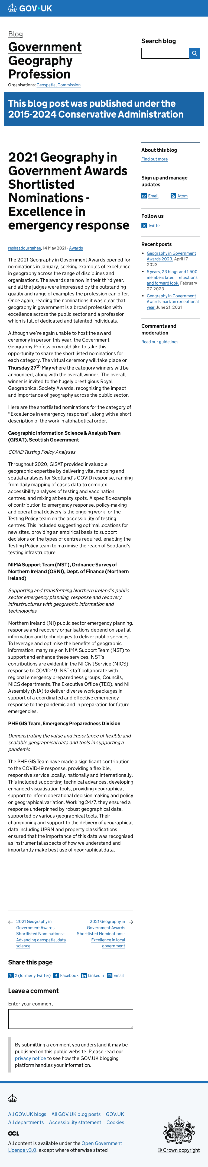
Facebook (69, 975)
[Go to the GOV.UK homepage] (30, 8)
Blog (15, 33)
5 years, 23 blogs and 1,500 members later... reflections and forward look (172, 277)
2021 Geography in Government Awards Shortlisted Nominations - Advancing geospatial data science (41, 933)
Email (118, 975)
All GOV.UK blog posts (76, 1114)
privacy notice (30, 1058)
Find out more (154, 159)
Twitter (154, 225)
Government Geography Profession (45, 60)
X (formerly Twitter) (33, 975)
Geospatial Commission (59, 84)
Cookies (115, 1122)
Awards (76, 248)
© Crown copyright (179, 1150)
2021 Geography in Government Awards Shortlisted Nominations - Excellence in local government (101, 933)
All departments (26, 1122)
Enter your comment (30, 1004)
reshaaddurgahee (24, 248)
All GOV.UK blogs (27, 1114)
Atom (182, 195)
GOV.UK (115, 1114)
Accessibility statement (75, 1122)
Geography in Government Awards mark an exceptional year (173, 301)
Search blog (158, 41)
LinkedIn (96, 975)
